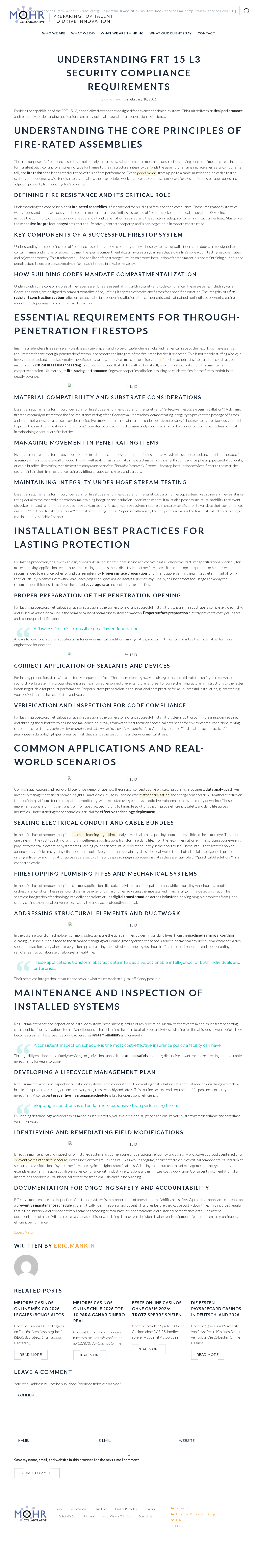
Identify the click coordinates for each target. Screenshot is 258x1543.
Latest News (24, 1232)
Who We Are (53, 33)
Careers (150, 1509)
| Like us (178, 1526)
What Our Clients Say (171, 33)
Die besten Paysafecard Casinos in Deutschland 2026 (216, 1308)
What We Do (83, 33)
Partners (89, 1516)
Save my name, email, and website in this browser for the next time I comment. (77, 1460)
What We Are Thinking (122, 33)
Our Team (101, 1509)
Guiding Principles (126, 1509)
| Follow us (181, 1520)
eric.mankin (114, 99)
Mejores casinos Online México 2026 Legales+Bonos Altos (39, 1308)
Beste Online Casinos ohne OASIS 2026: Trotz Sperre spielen (157, 1308)
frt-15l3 (163, 359)
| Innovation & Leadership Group (194, 1514)
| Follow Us (181, 1508)
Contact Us (145, 1516)
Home (59, 1509)
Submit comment (37, 1473)
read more (31, 1355)
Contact (206, 33)
